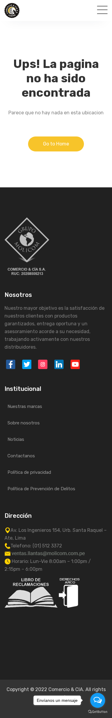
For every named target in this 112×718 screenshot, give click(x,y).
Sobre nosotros (23, 423)
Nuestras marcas (24, 406)
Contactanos (21, 456)
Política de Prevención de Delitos (41, 488)
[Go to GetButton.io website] (97, 712)
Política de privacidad (29, 472)
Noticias (15, 439)
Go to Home (56, 144)
